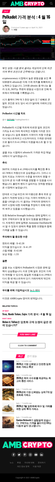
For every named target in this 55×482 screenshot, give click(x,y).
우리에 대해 (29, 462)
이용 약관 (37, 466)
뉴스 (11, 462)
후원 (19, 462)
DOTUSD (11, 120)
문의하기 (41, 462)
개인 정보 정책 (23, 466)
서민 (15, 30)
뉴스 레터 (35, 290)
